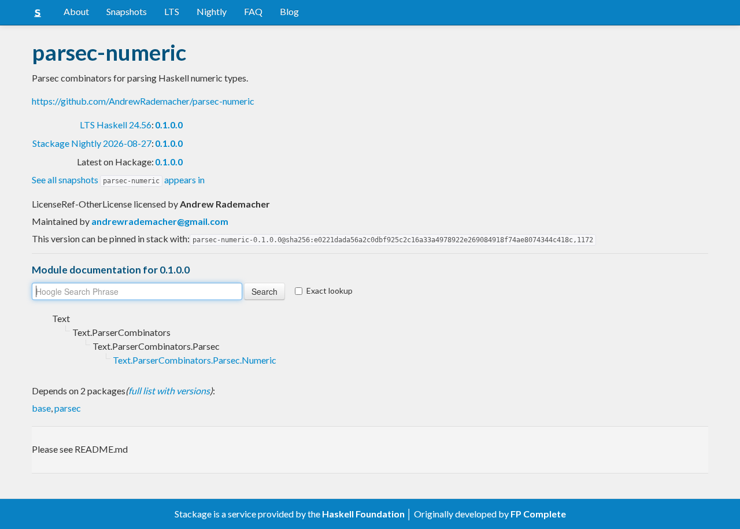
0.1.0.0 (169, 124)
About (76, 11)
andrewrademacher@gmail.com (159, 221)
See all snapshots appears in (118, 179)
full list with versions (169, 390)
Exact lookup (329, 290)
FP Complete (538, 513)
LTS (171, 11)
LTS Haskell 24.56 (115, 124)
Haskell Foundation (363, 513)
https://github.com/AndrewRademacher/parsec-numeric (143, 100)
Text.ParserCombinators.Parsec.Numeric (194, 359)
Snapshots (126, 11)
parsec (67, 407)
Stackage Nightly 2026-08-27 (91, 143)
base (41, 407)
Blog (289, 11)
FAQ (253, 11)
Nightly (212, 11)
